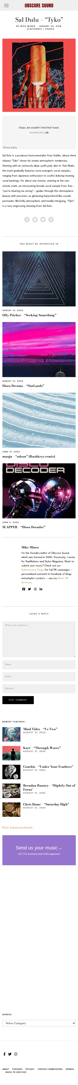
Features (17, 1069)
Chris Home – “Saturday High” (46, 804)
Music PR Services (16, 1072)
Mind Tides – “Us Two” (40, 729)
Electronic (34, 29)
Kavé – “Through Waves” (42, 748)
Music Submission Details (17, 827)
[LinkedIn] (41, 589)
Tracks (49, 29)
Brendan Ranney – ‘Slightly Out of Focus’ (49, 787)
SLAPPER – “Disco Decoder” (23, 527)
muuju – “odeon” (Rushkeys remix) (28, 456)
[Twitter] (43, 219)
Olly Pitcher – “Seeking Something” (29, 315)
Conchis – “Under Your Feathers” (48, 766)
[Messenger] (35, 219)
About (5, 1069)
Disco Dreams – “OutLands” (23, 385)
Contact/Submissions (50, 1069)
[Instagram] (35, 589)
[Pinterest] (51, 219)
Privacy (30, 1069)
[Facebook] (27, 219)
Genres (70, 1069)
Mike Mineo (27, 26)
